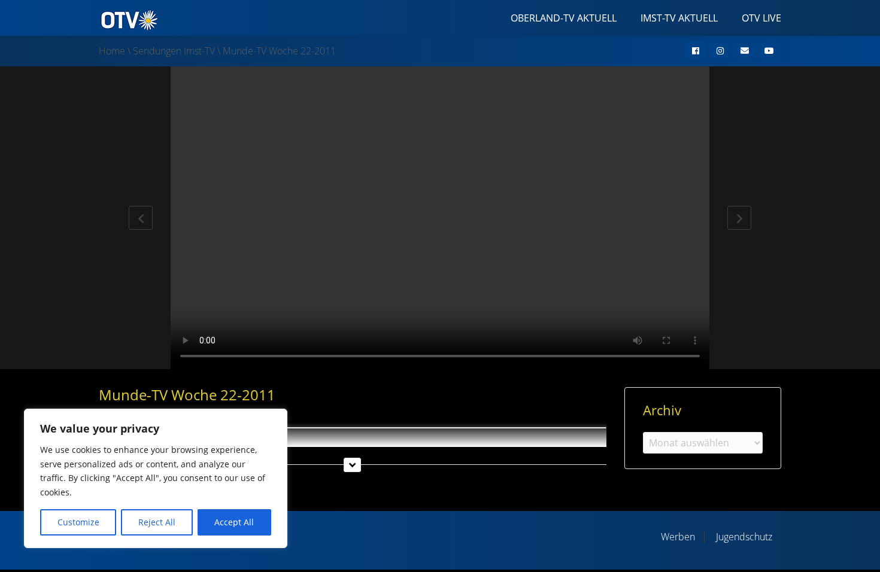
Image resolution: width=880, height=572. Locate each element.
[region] (155, 478)
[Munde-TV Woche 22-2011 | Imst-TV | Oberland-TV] (129, 19)
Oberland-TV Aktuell (564, 18)
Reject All (156, 522)
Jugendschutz (744, 536)
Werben (678, 536)
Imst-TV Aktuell (679, 18)
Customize (78, 522)
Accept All (234, 522)
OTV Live (761, 18)
